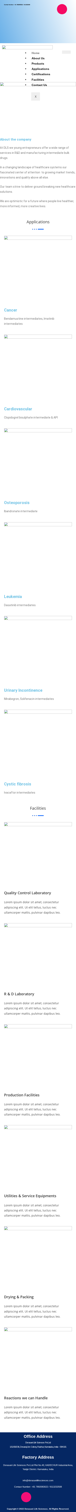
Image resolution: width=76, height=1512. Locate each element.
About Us (38, 58)
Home (36, 53)
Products (38, 63)
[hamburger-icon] (66, 52)
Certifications (41, 74)
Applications (40, 68)
